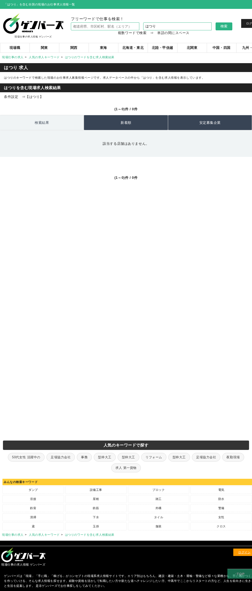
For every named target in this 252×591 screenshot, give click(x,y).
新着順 (126, 123)
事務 (84, 457)
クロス (221, 526)
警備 (221, 508)
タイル (158, 517)
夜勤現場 (233, 457)
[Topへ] (239, 574)
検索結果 (42, 123)
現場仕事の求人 (13, 57)
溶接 (33, 499)
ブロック (158, 490)
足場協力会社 (61, 457)
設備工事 (96, 490)
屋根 (96, 499)
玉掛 (96, 526)
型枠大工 (104, 457)
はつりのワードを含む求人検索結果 (89, 57)
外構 (159, 508)
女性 (221, 517)
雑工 (159, 499)
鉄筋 (96, 508)
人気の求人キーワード (44, 57)
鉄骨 (33, 508)
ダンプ (33, 490)
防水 (221, 499)
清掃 (33, 517)
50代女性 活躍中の (26, 457)
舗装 (159, 526)
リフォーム (153, 457)
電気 (221, 490)
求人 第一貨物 (126, 468)
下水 (96, 517)
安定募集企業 (210, 123)
